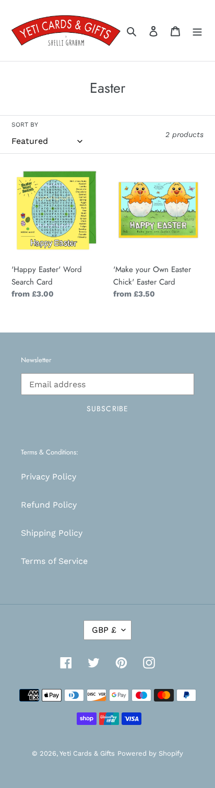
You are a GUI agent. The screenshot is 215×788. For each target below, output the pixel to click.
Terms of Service (54, 561)
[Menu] (197, 30)
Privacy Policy (48, 477)
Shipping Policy (51, 533)
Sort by (24, 124)
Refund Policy (49, 505)
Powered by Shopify (150, 753)
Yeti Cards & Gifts (87, 753)
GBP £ (104, 630)
